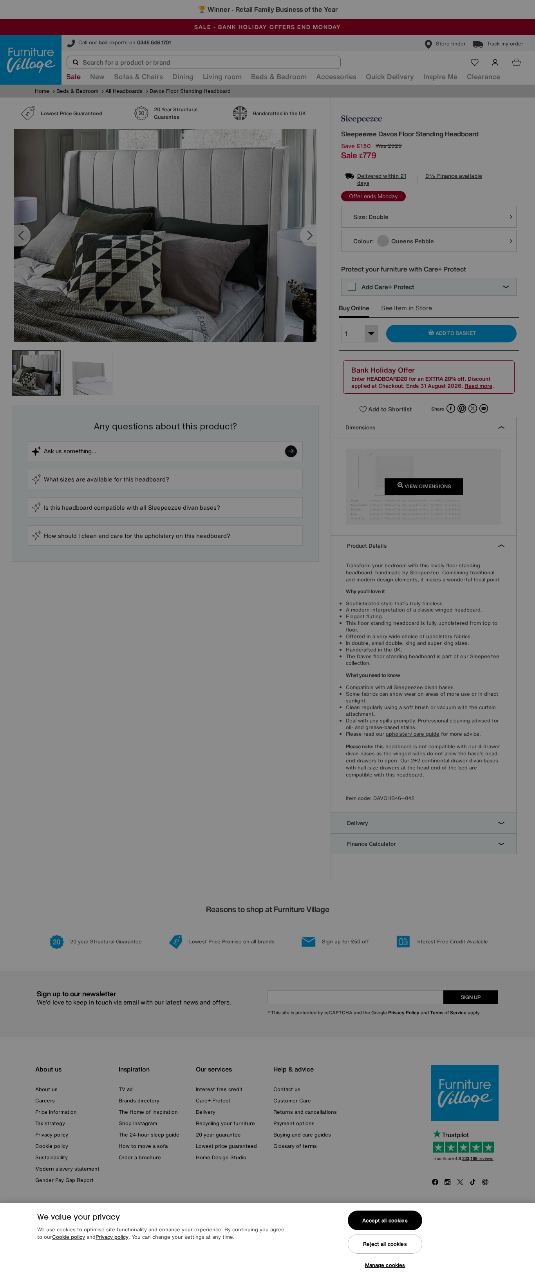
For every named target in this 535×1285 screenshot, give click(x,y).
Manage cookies (385, 1265)
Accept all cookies (384, 1220)
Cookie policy (68, 1237)
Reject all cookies (385, 1244)
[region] (267, 1244)
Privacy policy (112, 1237)
